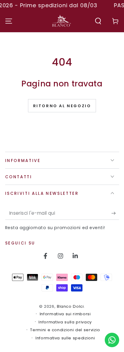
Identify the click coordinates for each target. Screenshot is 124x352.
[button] (98, 20)
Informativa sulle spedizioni (65, 338)
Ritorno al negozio (62, 106)
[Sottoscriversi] (115, 213)
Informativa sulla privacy (65, 322)
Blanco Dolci (70, 306)
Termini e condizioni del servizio (65, 330)
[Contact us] (112, 340)
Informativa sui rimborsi (65, 314)
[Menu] (8, 20)
